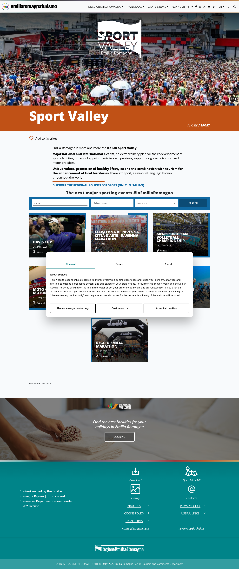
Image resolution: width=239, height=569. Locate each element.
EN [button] (220, 6)
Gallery (135, 498)
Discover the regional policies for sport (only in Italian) (98, 185)
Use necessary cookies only (73, 308)
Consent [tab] (71, 264)
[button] (229, 6)
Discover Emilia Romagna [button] (104, 6)
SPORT (205, 125)
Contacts (191, 498)
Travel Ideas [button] (134, 6)
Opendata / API (191, 480)
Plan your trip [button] (181, 6)
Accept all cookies (166, 308)
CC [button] (232, 99)
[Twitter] (204, 6)
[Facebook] (196, 6)
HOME (193, 125)
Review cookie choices (191, 529)
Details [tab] (120, 264)
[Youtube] (209, 6)
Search (193, 203)
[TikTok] (214, 6)
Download (135, 480)
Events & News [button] (157, 6)
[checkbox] (43, 138)
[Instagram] (200, 6)
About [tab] (168, 264)
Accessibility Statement (135, 529)
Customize (118, 308)
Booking (119, 437)
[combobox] (156, 203)
